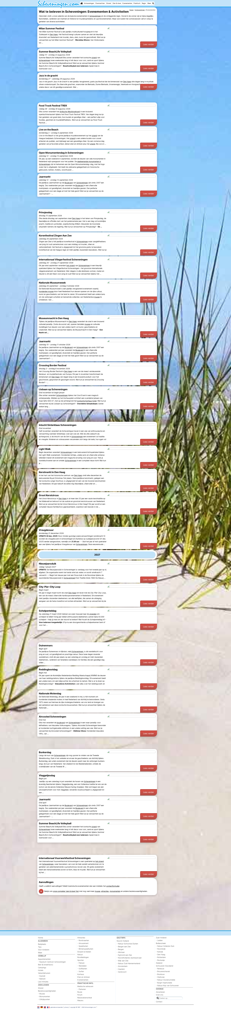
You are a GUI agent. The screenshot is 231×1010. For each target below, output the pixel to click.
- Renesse (160, 969)
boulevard (61, 723)
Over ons (159, 995)
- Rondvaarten (83, 940)
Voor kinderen (43, 950)
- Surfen (80, 971)
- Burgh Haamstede (164, 983)
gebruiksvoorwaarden (56, 1007)
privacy (66, 1007)
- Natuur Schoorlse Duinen (127, 944)
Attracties (81, 938)
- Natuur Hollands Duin (165, 946)
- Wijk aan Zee (122, 961)
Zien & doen (116, 3)
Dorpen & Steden (84, 952)
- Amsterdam (122, 966)
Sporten (80, 960)
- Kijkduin (41, 979)
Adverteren (160, 992)
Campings (42, 967)
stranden (92, 614)
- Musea (41, 994)
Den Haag (54, 34)
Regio (144, 3)
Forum (79, 995)
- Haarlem (121, 969)
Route (79, 992)
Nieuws (80, 1000)
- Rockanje (160, 960)
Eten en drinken (83, 977)
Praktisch (137, 3)
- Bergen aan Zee (124, 947)
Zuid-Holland (161, 938)
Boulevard (69, 183)
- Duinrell (41, 976)
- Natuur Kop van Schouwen (167, 985)
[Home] (81, 3)
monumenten (115, 891)
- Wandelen (82, 966)
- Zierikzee (160, 977)
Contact (159, 1002)
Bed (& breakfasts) (45, 965)
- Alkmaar (121, 952)
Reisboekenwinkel (84, 998)
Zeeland (159, 963)
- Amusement (82, 943)
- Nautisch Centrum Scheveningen (52, 962)
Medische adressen (85, 986)
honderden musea (46, 291)
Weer (149, 3)
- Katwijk (159, 952)
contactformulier (112, 886)
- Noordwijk (161, 949)
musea (97, 297)
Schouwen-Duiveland (164, 966)
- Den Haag (160, 954)
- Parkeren (81, 989)
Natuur (80, 954)
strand (94, 58)
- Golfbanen (82, 969)
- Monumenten (44, 996)
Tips (40, 947)
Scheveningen (89, 3)
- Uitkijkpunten (44, 999)
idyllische (70, 112)
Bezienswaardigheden (47, 991)
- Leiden (159, 940)
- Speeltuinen (82, 946)
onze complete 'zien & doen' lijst (66, 891)
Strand (108, 3)
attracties (105, 891)
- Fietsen (80, 963)
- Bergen (120, 949)
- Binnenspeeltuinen (85, 949)
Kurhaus (80, 974)
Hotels (40, 970)
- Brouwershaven (163, 971)
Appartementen (44, 959)
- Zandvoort (121, 972)
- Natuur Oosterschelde (165, 980)
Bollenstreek (161, 943)
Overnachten (100, 3)
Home (40, 938)
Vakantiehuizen (44, 973)
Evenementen (127, 3)
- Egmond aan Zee (124, 955)
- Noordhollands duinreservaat (129, 958)
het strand (70, 265)
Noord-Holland (123, 941)
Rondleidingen (83, 957)
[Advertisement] (176, 63)
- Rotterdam (161, 957)
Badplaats (42, 944)
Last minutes (43, 982)
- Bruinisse (160, 974)
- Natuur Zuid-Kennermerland (128, 963)
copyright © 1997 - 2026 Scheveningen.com (83, 1007)
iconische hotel (86, 401)
